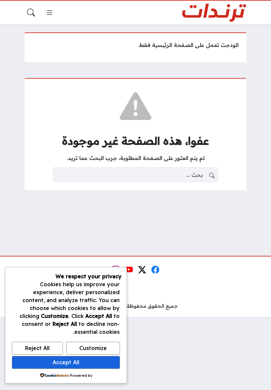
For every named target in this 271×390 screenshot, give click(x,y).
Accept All (66, 362)
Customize (93, 348)
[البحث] (31, 12)
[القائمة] (49, 12)
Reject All (37, 348)
